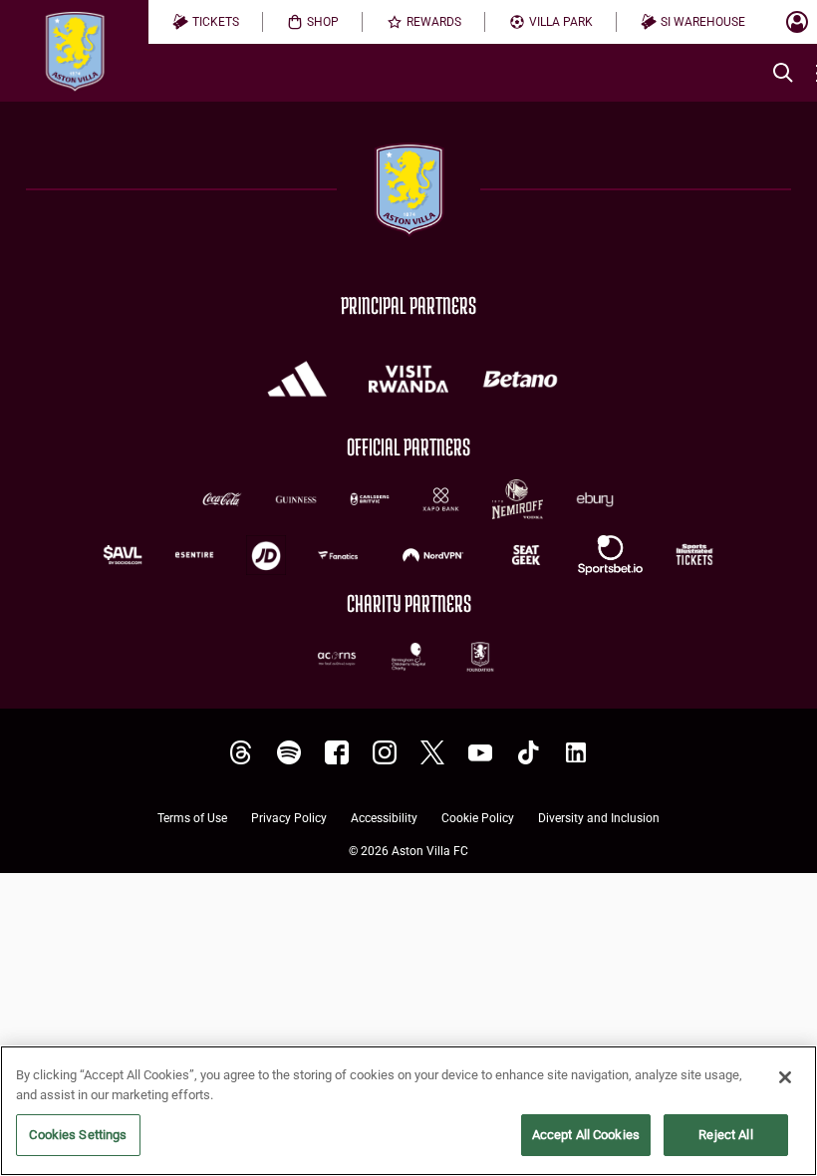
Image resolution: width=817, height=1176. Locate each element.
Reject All (725, 1134)
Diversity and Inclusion (599, 818)
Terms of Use (192, 818)
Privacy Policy (289, 818)
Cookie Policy (477, 818)
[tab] (205, 22)
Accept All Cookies (586, 1134)
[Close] (785, 1077)
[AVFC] (289, 752)
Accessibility (384, 818)
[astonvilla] (241, 752)
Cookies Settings (78, 1134)
